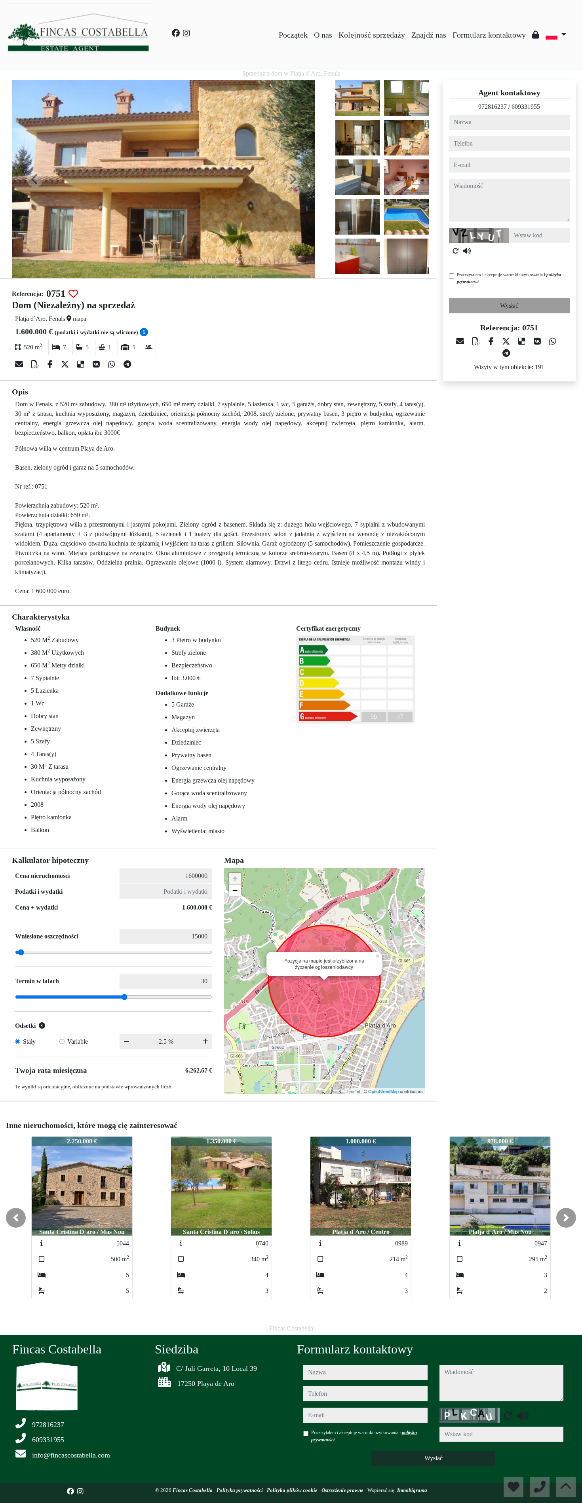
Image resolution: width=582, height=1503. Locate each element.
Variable (77, 1041)
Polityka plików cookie (293, 1490)
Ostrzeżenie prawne (343, 1490)
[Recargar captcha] (455, 251)
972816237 (492, 106)
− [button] (235, 890)
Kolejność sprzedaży (372, 34)
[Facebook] (176, 33)
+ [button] (235, 878)
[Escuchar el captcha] (466, 251)
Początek (293, 34)
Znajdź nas (428, 34)
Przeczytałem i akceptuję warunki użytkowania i (509, 278)
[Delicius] (81, 364)
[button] (16, 1218)
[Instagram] (186, 33)
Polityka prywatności (240, 1490)
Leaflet (353, 1091)
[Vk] (97, 364)
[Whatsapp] (112, 364)
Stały (29, 1041)
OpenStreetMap (383, 1091)
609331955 (526, 106)
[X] (66, 364)
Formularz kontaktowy (489, 34)
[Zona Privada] (535, 35)
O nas (323, 34)
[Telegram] (127, 364)
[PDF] (36, 364)
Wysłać (509, 305)
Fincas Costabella (193, 1490)
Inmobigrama (412, 1490)
